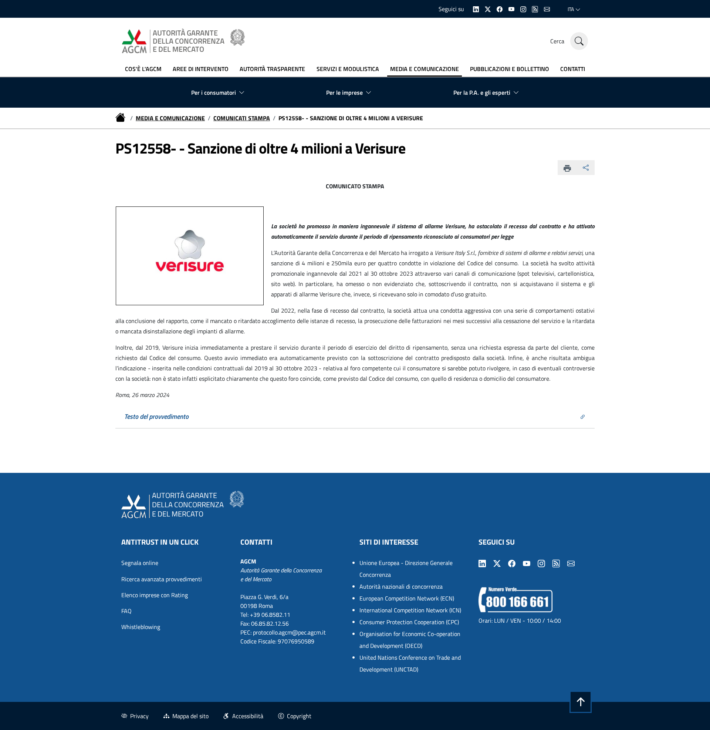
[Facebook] (500, 8)
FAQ (126, 610)
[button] (580, 702)
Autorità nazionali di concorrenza (401, 586)
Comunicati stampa (241, 118)
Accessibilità (247, 716)
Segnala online (139, 562)
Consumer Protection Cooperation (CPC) (409, 622)
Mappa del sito (190, 716)
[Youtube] (511, 8)
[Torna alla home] (121, 118)
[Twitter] (488, 8)
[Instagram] (523, 8)
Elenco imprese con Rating (154, 595)
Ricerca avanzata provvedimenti (161, 579)
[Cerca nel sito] (579, 41)
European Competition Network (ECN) (406, 598)
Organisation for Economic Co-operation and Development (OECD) (409, 639)
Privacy (139, 716)
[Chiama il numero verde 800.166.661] (515, 599)
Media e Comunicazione (170, 118)
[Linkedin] (476, 8)
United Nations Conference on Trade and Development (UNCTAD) (410, 663)
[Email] (547, 8)
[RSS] (535, 8)
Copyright (299, 716)
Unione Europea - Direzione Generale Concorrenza (406, 568)
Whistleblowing (140, 626)
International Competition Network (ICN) (410, 610)
